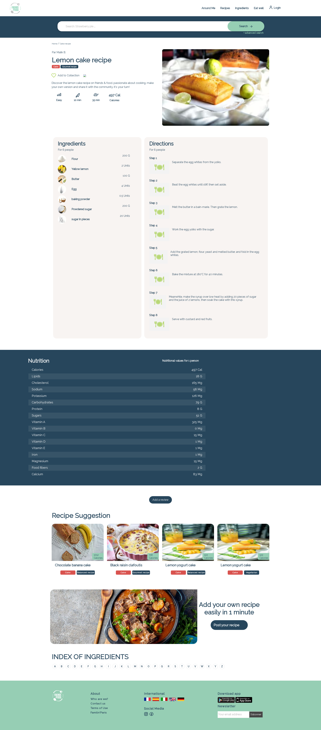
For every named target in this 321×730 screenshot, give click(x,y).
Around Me (208, 8)
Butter (75, 179)
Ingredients (242, 8)
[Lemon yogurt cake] (188, 542)
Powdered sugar (82, 209)
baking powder (81, 199)
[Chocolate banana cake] (77, 542)
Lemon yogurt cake (181, 565)
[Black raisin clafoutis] (133, 542)
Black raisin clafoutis (126, 565)
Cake (56, 66)
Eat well (259, 8)
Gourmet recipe (69, 66)
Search (243, 26)
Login (277, 7)
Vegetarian (251, 572)
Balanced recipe (85, 572)
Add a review (160, 499)
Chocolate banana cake (73, 565)
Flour (75, 159)
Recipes (225, 8)
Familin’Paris (99, 712)
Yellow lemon (80, 169)
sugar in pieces (81, 219)
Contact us (98, 703)
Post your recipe (226, 625)
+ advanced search (253, 32)
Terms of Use (99, 708)
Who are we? (99, 699)
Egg (74, 189)
